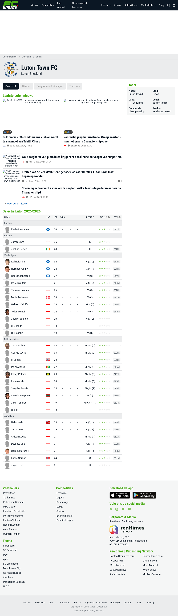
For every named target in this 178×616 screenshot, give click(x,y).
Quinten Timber (11, 533)
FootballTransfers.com (122, 556)
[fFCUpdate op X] (123, 509)
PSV (5, 554)
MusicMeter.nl (150, 565)
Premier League (64, 520)
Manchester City (12, 568)
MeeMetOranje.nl (152, 574)
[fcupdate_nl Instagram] (117, 509)
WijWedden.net (118, 569)
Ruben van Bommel (13, 502)
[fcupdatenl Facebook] (111, 509)
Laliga (59, 506)
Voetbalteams (10, 56)
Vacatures (65, 602)
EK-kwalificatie (64, 515)
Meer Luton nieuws (16, 203)
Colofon (127, 602)
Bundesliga (62, 502)
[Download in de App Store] (120, 495)
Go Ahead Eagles (12, 572)
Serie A (60, 511)
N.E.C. (6, 586)
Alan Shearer (10, 529)
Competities (48, 5)
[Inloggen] (172, 5)
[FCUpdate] (10, 5)
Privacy (77, 602)
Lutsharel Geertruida (14, 511)
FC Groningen (10, 563)
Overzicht (10, 86)
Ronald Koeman (11, 524)
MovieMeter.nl (117, 565)
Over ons (27, 602)
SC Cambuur (10, 550)
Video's (117, 5)
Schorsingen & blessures (79, 5)
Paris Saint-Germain (14, 581)
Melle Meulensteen (13, 515)
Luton (39, 56)
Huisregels (115, 602)
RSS (139, 602)
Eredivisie (61, 493)
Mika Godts (9, 506)
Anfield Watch (117, 574)
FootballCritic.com (153, 556)
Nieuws (34, 5)
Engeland (26, 56)
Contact (52, 602)
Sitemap (151, 602)
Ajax (5, 559)
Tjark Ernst (9, 497)
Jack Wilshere (160, 102)
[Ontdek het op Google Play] (144, 495)
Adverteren (40, 602)
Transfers (106, 5)
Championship (136, 111)
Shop (161, 5)
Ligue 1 (60, 497)
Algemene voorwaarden (96, 602)
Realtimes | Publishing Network (89, 610)
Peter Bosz (9, 493)
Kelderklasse (131, 5)
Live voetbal (60, 5)
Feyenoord (9, 545)
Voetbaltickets (148, 5)
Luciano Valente (12, 520)
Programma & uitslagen (50, 86)
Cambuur (8, 577)
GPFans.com (150, 560)
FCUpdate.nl (116, 560)
